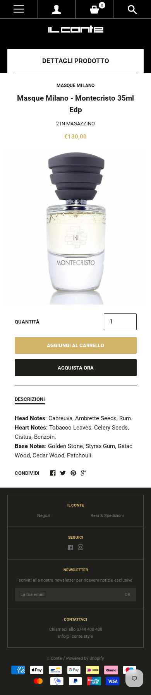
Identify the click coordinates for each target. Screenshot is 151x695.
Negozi (43, 515)
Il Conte (54, 658)
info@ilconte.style (75, 636)
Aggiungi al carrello (75, 345)
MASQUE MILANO (75, 85)
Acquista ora (76, 368)
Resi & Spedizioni (107, 515)
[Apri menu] (19, 9)
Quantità (27, 322)
